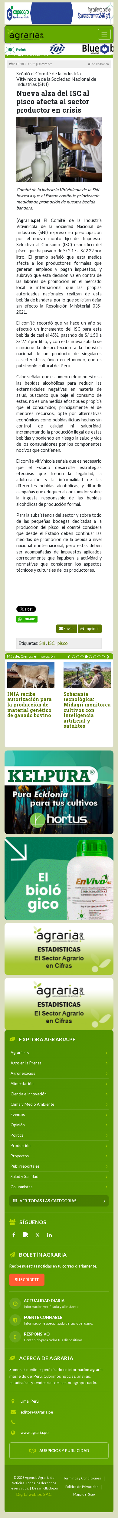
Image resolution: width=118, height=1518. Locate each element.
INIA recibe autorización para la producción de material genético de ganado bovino (29, 704)
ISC (51, 643)
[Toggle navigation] (104, 34)
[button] (73, 656)
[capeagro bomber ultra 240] (59, 13)
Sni (42, 643)
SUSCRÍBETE (27, 1279)
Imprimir (91, 628)
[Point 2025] (59, 878)
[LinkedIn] (49, 1235)
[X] (37, 1235)
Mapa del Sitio (84, 1494)
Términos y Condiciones (82, 1478)
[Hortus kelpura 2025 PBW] (59, 792)
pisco (62, 643)
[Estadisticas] (59, 949)
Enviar (68, 628)
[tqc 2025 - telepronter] (43, 47)
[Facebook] (13, 1235)
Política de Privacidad (82, 1487)
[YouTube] (25, 1235)
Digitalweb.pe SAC (34, 1494)
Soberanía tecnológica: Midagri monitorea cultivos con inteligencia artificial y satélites (87, 710)
